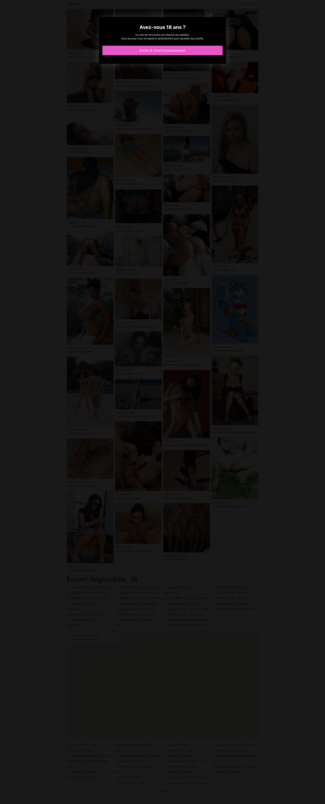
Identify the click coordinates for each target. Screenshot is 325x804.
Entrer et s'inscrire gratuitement (162, 50)
